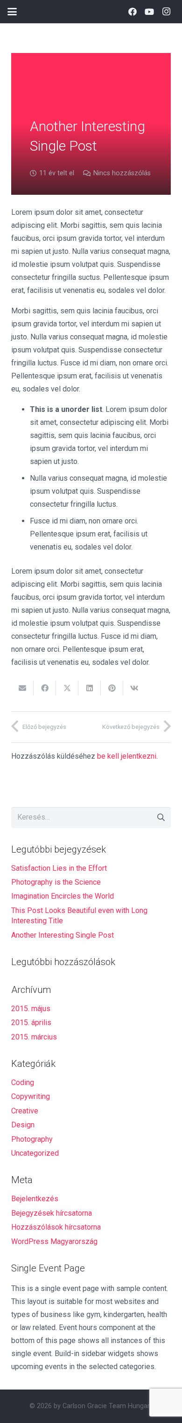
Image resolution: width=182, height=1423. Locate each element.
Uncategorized (35, 1153)
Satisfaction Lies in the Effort (59, 868)
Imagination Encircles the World (62, 896)
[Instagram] (166, 11)
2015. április (31, 1022)
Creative (24, 1110)
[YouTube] (149, 11)
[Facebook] (132, 11)
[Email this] (22, 688)
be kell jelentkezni (126, 756)
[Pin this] (112, 688)
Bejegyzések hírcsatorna (51, 1213)
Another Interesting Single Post (62, 935)
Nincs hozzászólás (122, 173)
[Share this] (45, 688)
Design (23, 1124)
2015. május (30, 1008)
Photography (32, 1139)
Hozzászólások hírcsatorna (56, 1227)
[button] (12, 11)
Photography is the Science (56, 882)
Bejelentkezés (34, 1198)
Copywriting (30, 1096)
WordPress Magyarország (54, 1241)
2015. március (34, 1037)
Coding (22, 1082)
